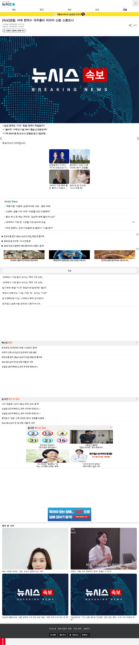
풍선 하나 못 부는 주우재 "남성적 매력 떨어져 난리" (31, 217)
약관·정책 (77, 628)
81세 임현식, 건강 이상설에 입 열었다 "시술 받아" (29, 228)
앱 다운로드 (74, 634)
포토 (97, 9)
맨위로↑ (85, 634)
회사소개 (52, 628)
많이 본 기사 (8, 525)
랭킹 (42, 9)
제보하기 (62, 634)
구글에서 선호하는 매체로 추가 (15, 30)
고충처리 (86, 628)
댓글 (69, 270)
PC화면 (53, 634)
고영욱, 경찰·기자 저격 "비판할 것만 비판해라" (28, 211)
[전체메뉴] (135, 3)
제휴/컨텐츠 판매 (65, 628)
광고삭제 (3, 641)
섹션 (69, 9)
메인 (14, 9)
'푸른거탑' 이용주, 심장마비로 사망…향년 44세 (28, 206)
